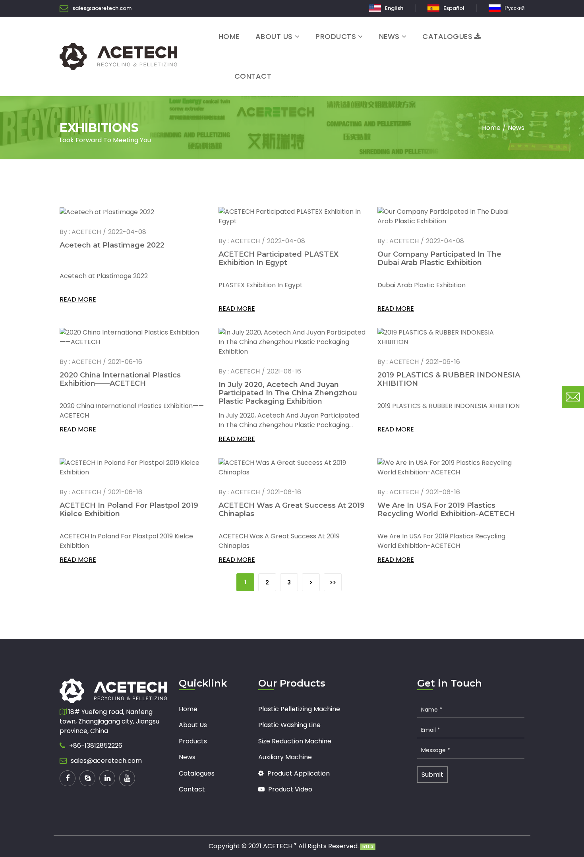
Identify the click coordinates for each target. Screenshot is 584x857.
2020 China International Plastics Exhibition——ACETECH (120, 379)
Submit (432, 774)
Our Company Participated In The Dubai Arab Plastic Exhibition (439, 258)
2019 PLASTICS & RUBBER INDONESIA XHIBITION (448, 379)
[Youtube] (127, 778)
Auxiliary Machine (285, 757)
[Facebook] (67, 778)
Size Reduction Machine (294, 741)
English (394, 8)
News (389, 36)
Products (335, 36)
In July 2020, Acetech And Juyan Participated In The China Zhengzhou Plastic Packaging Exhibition (288, 393)
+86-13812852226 (95, 746)
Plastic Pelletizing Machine (299, 709)
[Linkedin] (107, 778)
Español (453, 8)
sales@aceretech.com (101, 8)
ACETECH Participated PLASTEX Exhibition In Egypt (278, 258)
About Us (274, 36)
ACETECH (280, 846)
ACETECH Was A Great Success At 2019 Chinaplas (292, 509)
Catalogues (447, 36)
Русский (514, 8)
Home (229, 36)
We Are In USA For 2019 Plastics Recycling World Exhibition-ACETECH (446, 509)
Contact (253, 76)
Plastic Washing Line (289, 724)
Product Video (289, 789)
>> (333, 582)
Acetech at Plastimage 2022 (112, 245)
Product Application (298, 773)
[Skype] (87, 778)
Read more (78, 299)
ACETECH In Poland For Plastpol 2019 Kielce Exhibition (129, 509)
